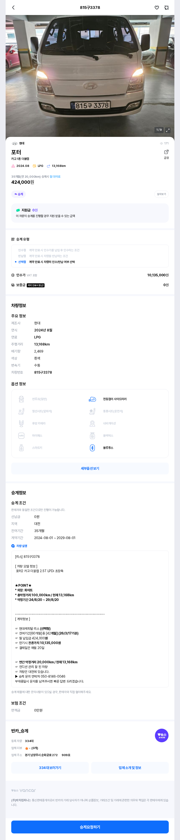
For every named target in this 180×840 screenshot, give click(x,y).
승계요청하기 (90, 827)
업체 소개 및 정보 (130, 768)
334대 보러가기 (50, 768)
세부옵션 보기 (90, 468)
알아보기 (161, 194)
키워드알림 (166, 7)
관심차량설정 (156, 7)
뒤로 (13, 7)
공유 (166, 158)
